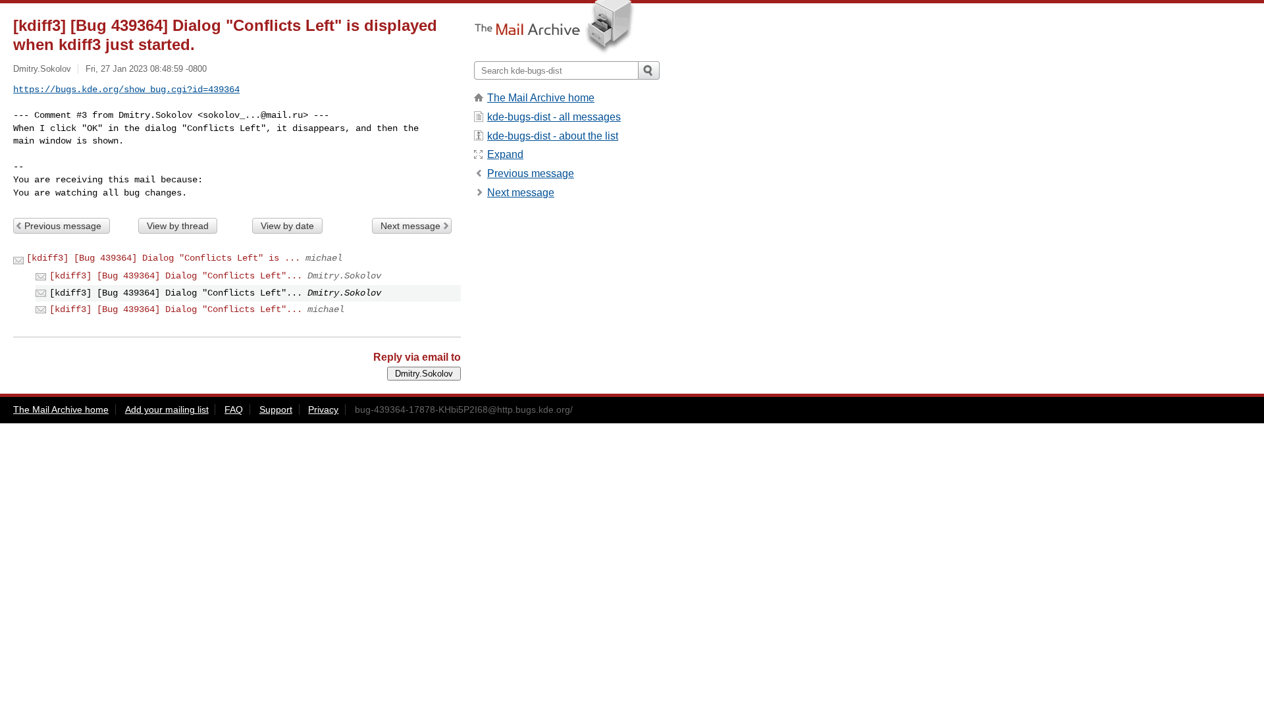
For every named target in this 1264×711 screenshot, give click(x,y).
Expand (505, 154)
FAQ (233, 409)
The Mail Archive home (540, 97)
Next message (410, 226)
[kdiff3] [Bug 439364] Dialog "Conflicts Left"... (175, 276)
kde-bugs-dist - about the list (552, 136)
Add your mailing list (167, 409)
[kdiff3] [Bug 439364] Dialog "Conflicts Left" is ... (163, 258)
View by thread (178, 226)
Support (275, 409)
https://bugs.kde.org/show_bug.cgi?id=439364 (126, 89)
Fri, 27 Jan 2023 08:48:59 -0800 (146, 69)
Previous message (62, 226)
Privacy (323, 409)
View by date (287, 226)
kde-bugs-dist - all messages (554, 116)
